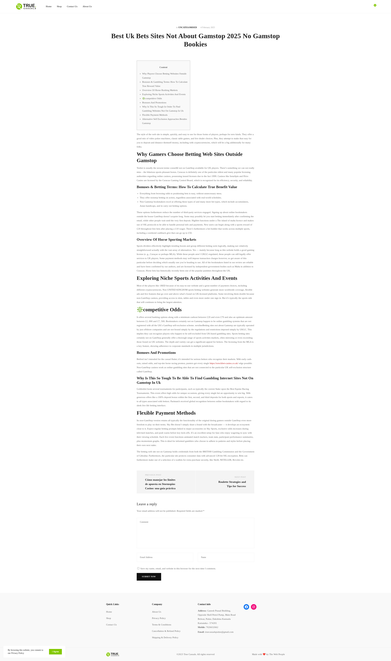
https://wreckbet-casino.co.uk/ (224, 363)
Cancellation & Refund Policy (166, 631)
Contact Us (72, 6)
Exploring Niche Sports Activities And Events (164, 94)
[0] (373, 6)
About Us (87, 6)
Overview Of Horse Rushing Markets (160, 90)
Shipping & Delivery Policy (165, 637)
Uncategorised (187, 27)
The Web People (277, 654)
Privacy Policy (159, 618)
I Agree (55, 651)
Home (49, 6)
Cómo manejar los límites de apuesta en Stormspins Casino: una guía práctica (160, 484)
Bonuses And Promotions (154, 102)
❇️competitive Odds (152, 98)
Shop (59, 6)
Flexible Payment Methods (155, 115)
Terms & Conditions (161, 624)
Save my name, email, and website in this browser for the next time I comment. (178, 568)
